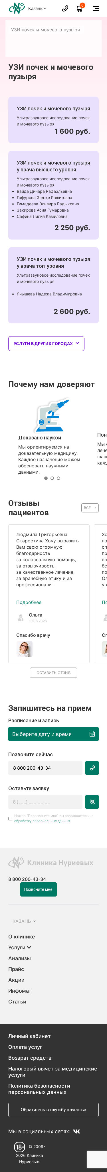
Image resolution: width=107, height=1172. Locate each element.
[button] (47, 478)
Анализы (19, 958)
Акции (16, 980)
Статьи (17, 1002)
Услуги (17, 947)
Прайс (16, 969)
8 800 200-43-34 (32, 768)
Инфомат (19, 991)
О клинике (21, 937)
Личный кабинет (29, 1036)
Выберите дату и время (42, 734)
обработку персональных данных (42, 821)
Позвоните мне (38, 889)
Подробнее (28, 602)
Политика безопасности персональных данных (39, 1089)
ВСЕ (87, 508)
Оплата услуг (25, 1047)
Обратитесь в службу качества (53, 1109)
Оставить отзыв (53, 672)
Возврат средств (29, 1058)
